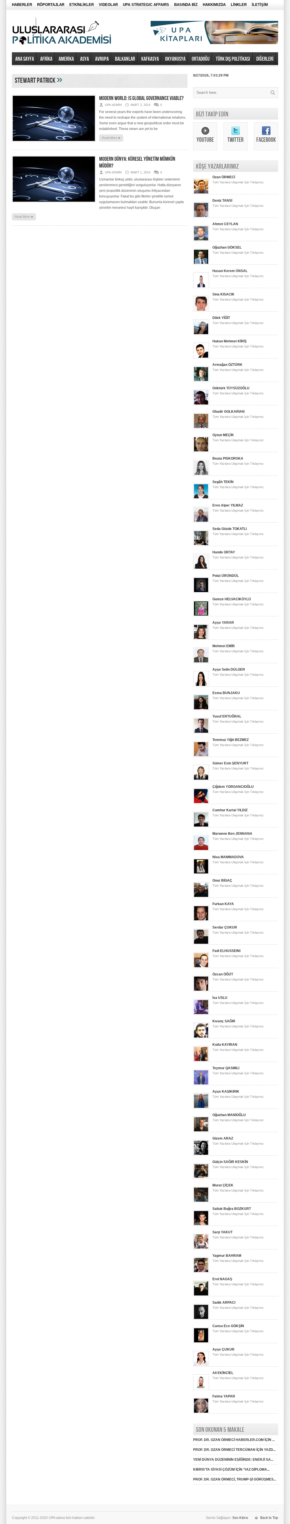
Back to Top (269, 1518)
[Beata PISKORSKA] (201, 475)
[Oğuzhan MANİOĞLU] (201, 1131)
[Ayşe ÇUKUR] (201, 1366)
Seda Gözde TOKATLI (229, 529)
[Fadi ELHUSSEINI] (201, 967)
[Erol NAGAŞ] (201, 1295)
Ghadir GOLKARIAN (228, 412)
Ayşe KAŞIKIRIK (225, 1091)
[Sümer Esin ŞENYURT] (201, 779)
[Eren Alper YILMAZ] (201, 521)
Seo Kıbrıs (240, 1518)
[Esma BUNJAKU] (201, 709)
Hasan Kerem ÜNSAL (230, 271)
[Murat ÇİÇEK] (201, 1201)
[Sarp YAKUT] (201, 1248)
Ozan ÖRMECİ (223, 177)
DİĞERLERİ (265, 59)
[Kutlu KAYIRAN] (201, 1061)
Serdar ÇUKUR (224, 927)
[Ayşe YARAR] (201, 639)
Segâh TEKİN (223, 482)
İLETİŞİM (260, 5)
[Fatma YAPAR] (201, 1412)
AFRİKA (46, 59)
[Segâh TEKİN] (201, 498)
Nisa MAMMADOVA (228, 857)
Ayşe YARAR (223, 623)
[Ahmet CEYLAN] (201, 240)
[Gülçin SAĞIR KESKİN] (201, 1178)
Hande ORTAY (223, 552)
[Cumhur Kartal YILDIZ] (201, 826)
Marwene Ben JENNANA (232, 834)
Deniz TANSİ (222, 201)
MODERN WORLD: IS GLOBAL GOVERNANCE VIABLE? (141, 98)
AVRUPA (102, 59)
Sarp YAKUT (222, 1232)
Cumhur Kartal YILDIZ (230, 810)
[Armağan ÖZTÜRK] (201, 381)
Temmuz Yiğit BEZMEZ (230, 740)
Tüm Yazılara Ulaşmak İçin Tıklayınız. (238, 182)
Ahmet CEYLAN (225, 224)
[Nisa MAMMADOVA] (201, 873)
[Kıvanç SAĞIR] (201, 1037)
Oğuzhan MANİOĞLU (229, 1115)
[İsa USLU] (201, 1014)
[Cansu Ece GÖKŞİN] (201, 1342)
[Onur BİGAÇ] (201, 897)
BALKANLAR (125, 59)
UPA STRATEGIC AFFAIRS (146, 5)
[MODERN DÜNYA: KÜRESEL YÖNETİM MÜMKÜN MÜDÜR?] (54, 204)
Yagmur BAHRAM (226, 1256)
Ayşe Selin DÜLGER (228, 669)
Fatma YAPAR (223, 1396)
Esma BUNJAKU (226, 693)
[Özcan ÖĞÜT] (201, 990)
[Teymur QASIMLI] (201, 1084)
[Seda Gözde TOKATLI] (201, 545)
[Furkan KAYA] (201, 920)
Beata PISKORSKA (227, 458)
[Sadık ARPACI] (201, 1319)
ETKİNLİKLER (81, 5)
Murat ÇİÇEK (222, 1185)
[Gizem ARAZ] (201, 1154)
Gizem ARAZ (222, 1138)
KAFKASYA (150, 59)
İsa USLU (219, 998)
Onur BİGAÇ (222, 880)
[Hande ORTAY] (201, 568)
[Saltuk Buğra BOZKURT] (201, 1225)
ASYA (84, 59)
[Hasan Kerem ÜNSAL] (201, 287)
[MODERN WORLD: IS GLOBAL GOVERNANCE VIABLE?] (54, 143)
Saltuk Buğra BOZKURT (231, 1209)
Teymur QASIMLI (225, 1068)
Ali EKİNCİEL (222, 1373)
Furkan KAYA (223, 904)
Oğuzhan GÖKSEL (227, 247)
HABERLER (22, 5)
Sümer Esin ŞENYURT (230, 763)
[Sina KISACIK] (201, 310)
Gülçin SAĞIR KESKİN (230, 1162)
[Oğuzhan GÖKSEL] (201, 264)
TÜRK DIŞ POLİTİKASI (233, 59)
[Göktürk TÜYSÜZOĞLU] (201, 404)
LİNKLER (239, 5)
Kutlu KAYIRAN (224, 1045)
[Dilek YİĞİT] (201, 334)
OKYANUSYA (175, 59)
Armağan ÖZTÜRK (227, 365)
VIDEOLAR (108, 5)
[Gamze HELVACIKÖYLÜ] (201, 615)
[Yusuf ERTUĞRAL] (201, 732)
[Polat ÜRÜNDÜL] (201, 592)
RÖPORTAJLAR (50, 5)
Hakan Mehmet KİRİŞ (229, 341)
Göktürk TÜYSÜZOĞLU (231, 388)
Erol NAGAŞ (222, 1279)
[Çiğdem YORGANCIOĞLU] (201, 803)
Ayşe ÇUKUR (223, 1349)
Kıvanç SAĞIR (223, 1021)
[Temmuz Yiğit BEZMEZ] (201, 756)
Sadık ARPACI (223, 1303)
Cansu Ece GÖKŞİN (228, 1326)
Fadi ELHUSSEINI (226, 951)
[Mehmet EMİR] (201, 662)
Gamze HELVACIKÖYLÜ (231, 599)
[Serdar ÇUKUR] (201, 943)
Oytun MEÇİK (223, 435)
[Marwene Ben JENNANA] (201, 850)
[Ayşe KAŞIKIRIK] (201, 1108)
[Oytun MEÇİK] (201, 451)
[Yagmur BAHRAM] (201, 1272)
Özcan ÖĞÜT (222, 974)
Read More (111, 137)
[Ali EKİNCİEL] (201, 1389)
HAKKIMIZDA (214, 5)
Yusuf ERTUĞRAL (226, 716)
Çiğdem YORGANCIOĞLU (233, 787)
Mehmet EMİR (223, 646)
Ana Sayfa (24, 59)
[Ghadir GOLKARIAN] (201, 428)
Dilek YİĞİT (221, 318)
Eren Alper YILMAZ (227, 505)
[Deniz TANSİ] (201, 217)
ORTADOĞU (201, 59)
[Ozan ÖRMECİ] (201, 193)
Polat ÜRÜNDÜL (225, 576)
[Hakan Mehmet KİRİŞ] (201, 357)
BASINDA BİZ (186, 5)
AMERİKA (66, 59)
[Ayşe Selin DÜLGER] (201, 686)
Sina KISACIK (223, 294)
